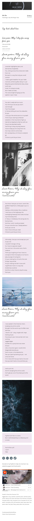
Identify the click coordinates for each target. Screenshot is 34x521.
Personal (14, 494)
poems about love (6, 504)
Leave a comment (6, 48)
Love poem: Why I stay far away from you (15, 39)
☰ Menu (29, 15)
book (13, 498)
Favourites (9, 494)
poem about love (27, 502)
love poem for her (17, 500)
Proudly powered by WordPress (9, 512)
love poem (29, 498)
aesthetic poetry (27, 496)
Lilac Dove (4, 15)
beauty (7, 498)
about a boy (8, 496)
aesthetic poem (19, 496)
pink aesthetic (17, 502)
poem (22, 502)
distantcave (5, 46)
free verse (24, 498)
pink (12, 502)
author (3, 498)
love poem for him (25, 500)
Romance (27, 504)
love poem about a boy (7, 500)
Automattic (12, 514)
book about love (18, 498)
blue (10, 498)
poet (12, 504)
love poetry (8, 502)
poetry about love (20, 504)
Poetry (14, 504)
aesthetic (13, 496)
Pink (18, 494)
